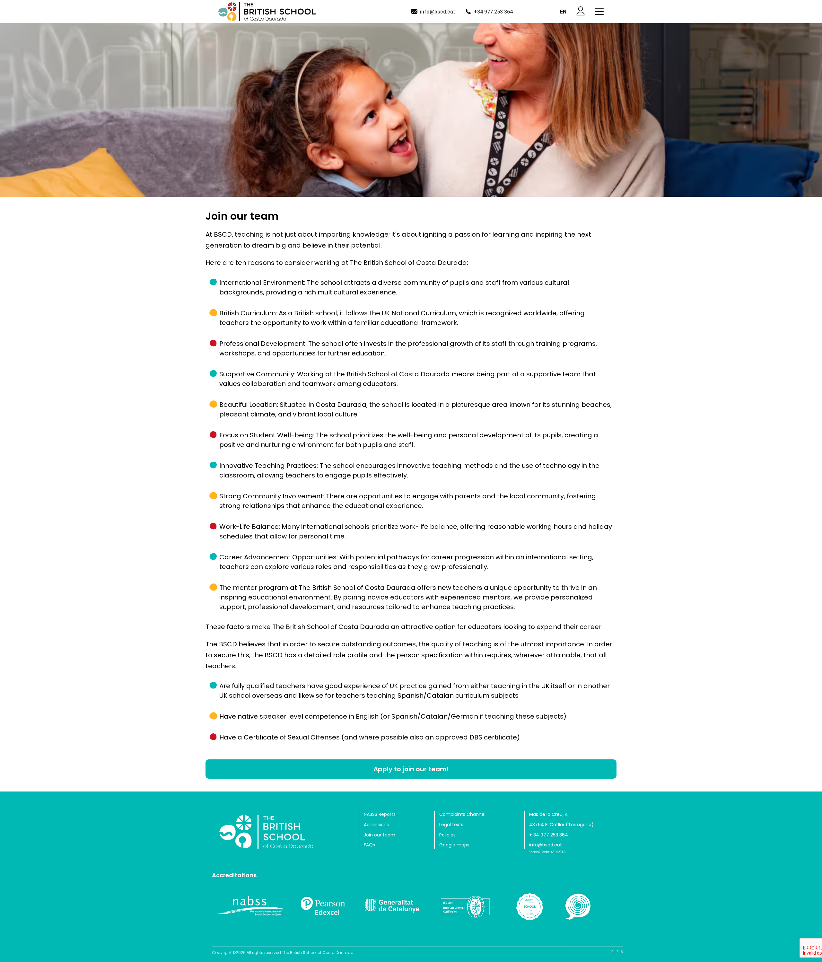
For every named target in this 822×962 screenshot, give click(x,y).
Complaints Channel (462, 814)
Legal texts (451, 824)
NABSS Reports (380, 814)
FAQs (369, 845)
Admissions (376, 824)
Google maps (454, 845)
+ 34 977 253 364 (548, 835)
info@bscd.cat (437, 12)
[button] (599, 11)
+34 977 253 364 (493, 12)
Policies (447, 835)
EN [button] (563, 12)
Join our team (379, 835)
